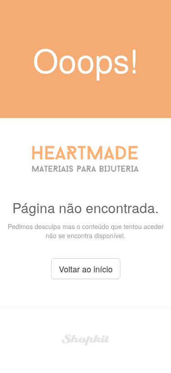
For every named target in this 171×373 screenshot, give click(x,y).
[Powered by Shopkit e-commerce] (85, 338)
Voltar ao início (86, 269)
